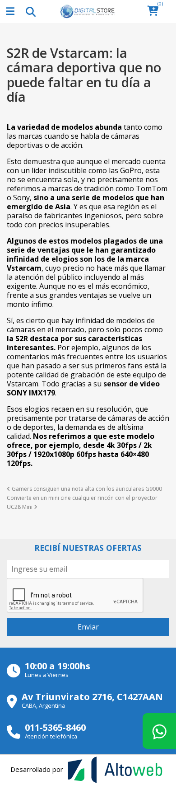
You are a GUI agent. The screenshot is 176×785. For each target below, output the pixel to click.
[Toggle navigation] (30, 11)
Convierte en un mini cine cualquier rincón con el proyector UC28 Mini (82, 502)
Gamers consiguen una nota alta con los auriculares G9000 (86, 489)
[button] (155, 11)
